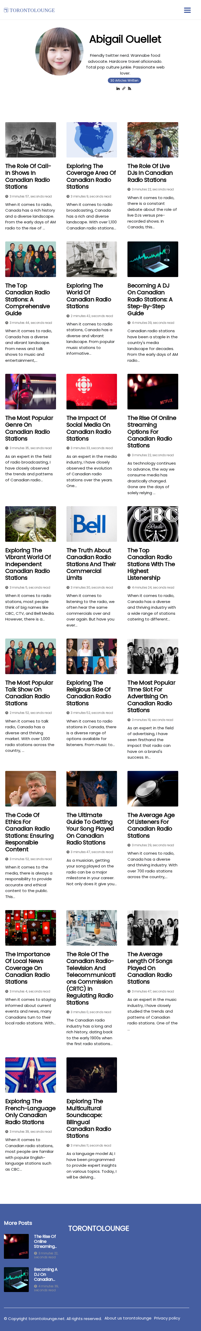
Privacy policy (167, 1318)
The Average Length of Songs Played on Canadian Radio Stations (149, 968)
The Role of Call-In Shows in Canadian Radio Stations (28, 176)
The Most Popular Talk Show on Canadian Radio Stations (29, 693)
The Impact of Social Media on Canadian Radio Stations (88, 428)
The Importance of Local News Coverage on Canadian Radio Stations (27, 968)
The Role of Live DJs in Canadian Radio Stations (150, 173)
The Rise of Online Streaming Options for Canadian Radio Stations (151, 432)
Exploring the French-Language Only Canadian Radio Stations (30, 1112)
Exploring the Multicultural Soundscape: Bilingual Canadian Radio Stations (88, 1118)
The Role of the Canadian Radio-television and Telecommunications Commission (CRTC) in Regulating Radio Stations (91, 978)
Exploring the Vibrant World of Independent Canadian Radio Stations (28, 564)
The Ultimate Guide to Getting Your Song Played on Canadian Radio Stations (90, 829)
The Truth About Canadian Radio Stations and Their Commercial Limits (91, 564)
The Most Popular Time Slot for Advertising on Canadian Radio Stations (151, 696)
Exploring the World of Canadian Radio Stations (88, 296)
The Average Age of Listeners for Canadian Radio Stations (151, 825)
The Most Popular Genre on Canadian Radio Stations (29, 428)
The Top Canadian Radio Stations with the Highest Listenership (151, 564)
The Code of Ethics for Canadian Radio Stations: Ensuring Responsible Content (29, 832)
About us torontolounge (128, 1318)
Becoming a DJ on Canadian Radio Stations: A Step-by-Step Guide (149, 299)
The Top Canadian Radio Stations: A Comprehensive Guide (27, 299)
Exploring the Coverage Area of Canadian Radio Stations (91, 176)
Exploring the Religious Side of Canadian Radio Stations (88, 693)
